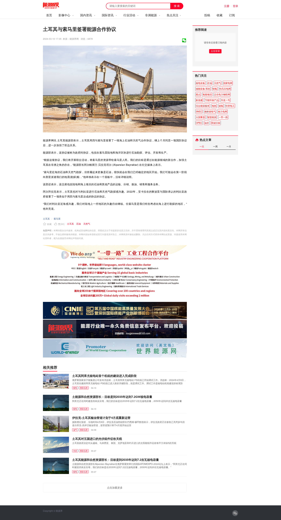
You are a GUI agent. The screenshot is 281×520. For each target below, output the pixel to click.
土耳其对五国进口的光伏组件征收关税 (97, 439)
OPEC (199, 122)
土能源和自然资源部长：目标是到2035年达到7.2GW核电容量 (112, 397)
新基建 (199, 100)
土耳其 (46, 218)
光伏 (75, 450)
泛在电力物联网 (222, 94)
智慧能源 (211, 117)
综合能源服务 (202, 105)
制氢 (214, 88)
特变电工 (229, 105)
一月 (229, 146)
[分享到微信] (184, 40)
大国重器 (200, 117)
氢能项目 (207, 94)
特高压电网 (225, 88)
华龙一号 (225, 100)
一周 (215, 146)
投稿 (207, 15)
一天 (202, 146)
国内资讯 (86, 15)
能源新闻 (54, 5)
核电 (75, 387)
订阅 (232, 15)
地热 (214, 105)
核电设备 (200, 83)
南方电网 (222, 111)
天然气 (217, 83)
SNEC (199, 111)
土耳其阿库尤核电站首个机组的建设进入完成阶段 (104, 376)
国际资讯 (108, 15)
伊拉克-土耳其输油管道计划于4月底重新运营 (101, 418)
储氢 (221, 105)
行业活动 (129, 15)
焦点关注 (172, 15)
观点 (198, 94)
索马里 (57, 218)
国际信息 (84, 387)
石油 (209, 83)
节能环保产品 (212, 100)
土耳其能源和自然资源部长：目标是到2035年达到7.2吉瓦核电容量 (115, 460)
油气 (75, 429)
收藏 (219, 15)
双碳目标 (215, 122)
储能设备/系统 (203, 88)
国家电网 (227, 83)
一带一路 (223, 117)
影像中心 (65, 15)
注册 (226, 6)
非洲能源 (151, 15)
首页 (49, 15)
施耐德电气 (210, 111)
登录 (235, 6)
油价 (206, 122)
